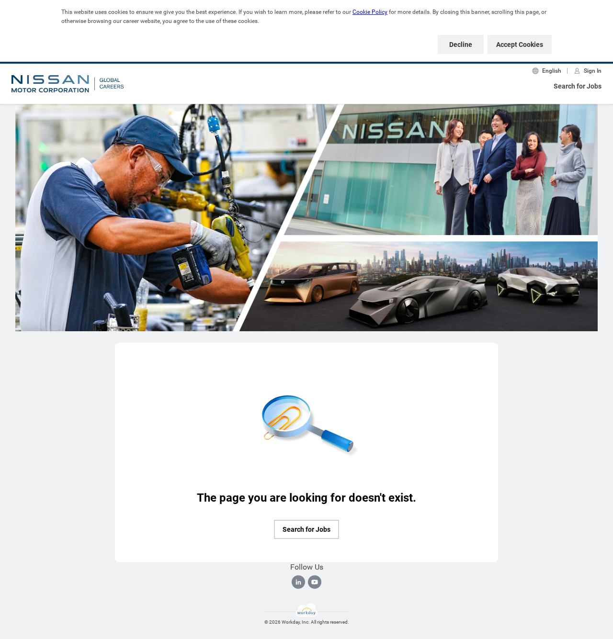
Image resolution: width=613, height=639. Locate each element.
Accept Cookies (519, 44)
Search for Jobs (578, 86)
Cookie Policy (369, 12)
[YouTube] (314, 582)
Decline (460, 44)
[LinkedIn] (298, 582)
